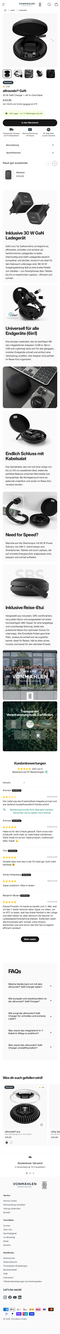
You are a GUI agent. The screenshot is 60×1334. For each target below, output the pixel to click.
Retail (5, 1241)
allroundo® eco (12, 1131)
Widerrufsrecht (10, 1262)
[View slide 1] (26, 1173)
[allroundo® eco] (25, 1106)
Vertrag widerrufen (12, 1208)
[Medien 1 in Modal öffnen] (52, 40)
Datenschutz (9, 1258)
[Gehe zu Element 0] (7, 73)
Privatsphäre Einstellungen (15, 1266)
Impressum (8, 1277)
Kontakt (6, 1212)
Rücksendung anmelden (14, 1204)
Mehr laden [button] (30, 939)
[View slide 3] (33, 1173)
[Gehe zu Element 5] (50, 73)
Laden (12, 10)
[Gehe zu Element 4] (39, 73)
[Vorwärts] (54, 163)
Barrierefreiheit (10, 1270)
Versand (26, 104)
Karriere (6, 1245)
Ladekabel (23, 10)
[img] (9, 797)
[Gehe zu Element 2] (18, 73)
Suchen (6, 1225)
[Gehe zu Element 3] (29, 73)
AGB (5, 1273)
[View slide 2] (30, 1173)
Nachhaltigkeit (10, 1233)
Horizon (20, 172)
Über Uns (7, 1229)
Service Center (10, 1201)
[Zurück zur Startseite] (4, 10)
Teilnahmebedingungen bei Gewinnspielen (22, 1281)
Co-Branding (9, 1237)
